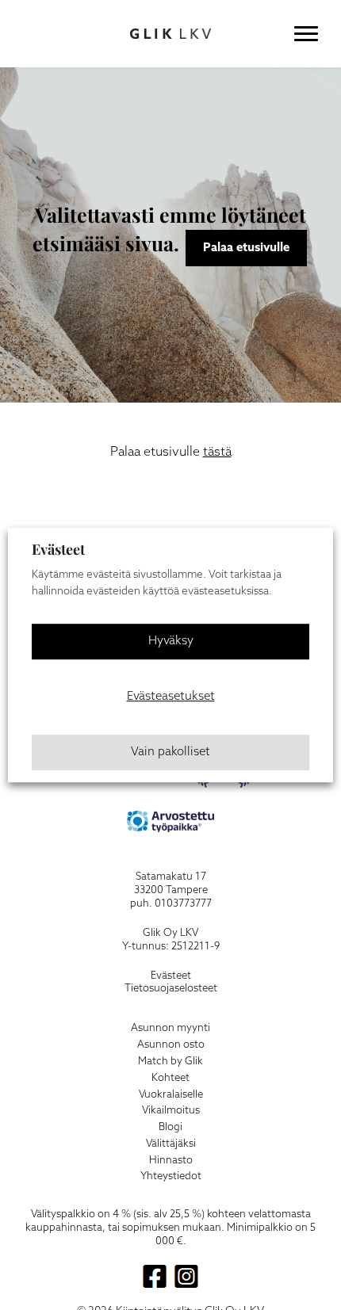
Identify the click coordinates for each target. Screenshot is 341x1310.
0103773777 (183, 904)
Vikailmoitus (171, 1111)
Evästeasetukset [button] (171, 696)
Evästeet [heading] (58, 549)
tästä (217, 452)
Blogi (170, 1127)
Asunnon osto (171, 1045)
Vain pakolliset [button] (170, 752)
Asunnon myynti (170, 1028)
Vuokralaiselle (171, 1095)
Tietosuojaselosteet (171, 989)
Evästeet (171, 976)
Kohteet (170, 1078)
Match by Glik (170, 1061)
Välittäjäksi (171, 1144)
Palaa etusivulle (246, 248)
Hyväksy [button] (170, 641)
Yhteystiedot (170, 1176)
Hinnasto (171, 1161)
